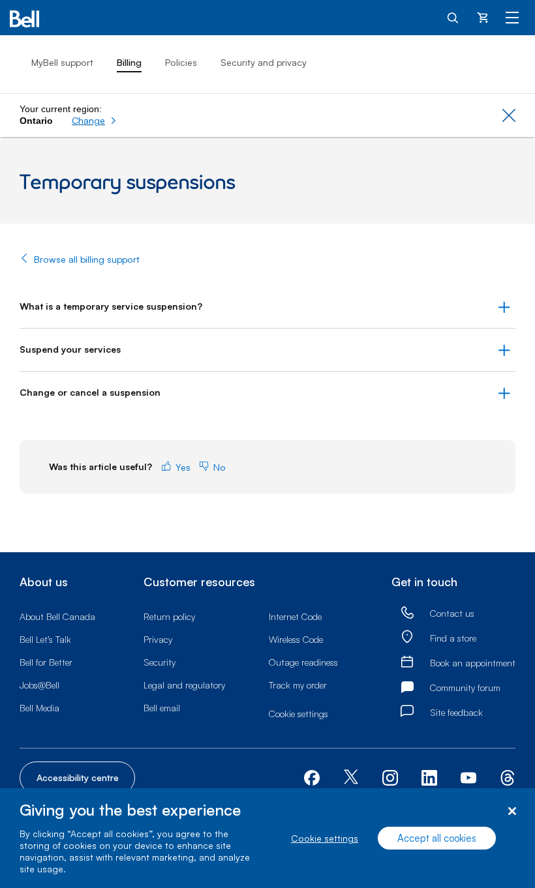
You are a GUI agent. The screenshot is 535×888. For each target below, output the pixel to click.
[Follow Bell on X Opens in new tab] (351, 778)
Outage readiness (303, 662)
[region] (267, 838)
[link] (407, 613)
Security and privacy (264, 62)
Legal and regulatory (184, 684)
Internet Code (295, 616)
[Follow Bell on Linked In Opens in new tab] (429, 776)
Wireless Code (296, 639)
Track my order (298, 684)
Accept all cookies (436, 838)
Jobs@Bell (39, 684)
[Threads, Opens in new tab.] (507, 776)
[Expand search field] (453, 17)
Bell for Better (46, 662)
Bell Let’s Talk (45, 639)
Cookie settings (324, 838)
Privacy (158, 639)
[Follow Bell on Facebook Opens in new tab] (312, 776)
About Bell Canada (57, 616)
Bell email (162, 707)
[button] (94, 120)
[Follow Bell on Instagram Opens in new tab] (390, 778)
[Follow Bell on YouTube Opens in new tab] (468, 776)
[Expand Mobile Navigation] (512, 17)
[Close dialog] (511, 811)
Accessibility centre (78, 777)
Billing (129, 62)
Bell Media (39, 707)
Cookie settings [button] (298, 713)
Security (160, 662)
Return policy (169, 616)
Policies (181, 62)
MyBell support (62, 62)
